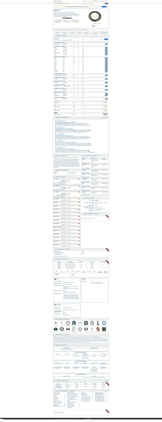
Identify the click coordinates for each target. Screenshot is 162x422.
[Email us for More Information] (100, 1)
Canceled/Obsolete (104, 174)
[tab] (93, 26)
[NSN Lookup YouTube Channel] (94, 418)
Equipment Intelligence (61, 3)
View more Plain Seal (64, 16)
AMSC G (57, 189)
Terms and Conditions (69, 418)
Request (106, 39)
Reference (67, 3)
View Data (107, 249)
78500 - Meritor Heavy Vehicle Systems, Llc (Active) (94, 166)
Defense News (60, 418)
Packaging (78, 33)
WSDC (91, 213)
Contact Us (55, 418)
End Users (57, 33)
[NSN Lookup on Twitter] (93, 418)
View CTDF (107, 411)
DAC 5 (88, 168)
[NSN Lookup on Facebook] (92, 418)
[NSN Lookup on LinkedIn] (91, 418)
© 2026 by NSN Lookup (99, 418)
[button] (104, 6)
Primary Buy (104, 159)
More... (107, 117)
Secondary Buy (104, 170)
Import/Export (86, 33)
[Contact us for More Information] (99, 1)
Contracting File (95, 33)
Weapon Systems (104, 33)
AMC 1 (55, 189)
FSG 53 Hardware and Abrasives (58, 29)
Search (106, 3)
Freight (72, 33)
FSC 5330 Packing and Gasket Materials (69, 29)
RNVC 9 (86, 181)
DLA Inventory (65, 33)
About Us (64, 418)
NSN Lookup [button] (55, 3)
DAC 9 (88, 181)
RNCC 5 (83, 168)
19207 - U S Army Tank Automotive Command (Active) (94, 160)
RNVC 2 (86, 168)
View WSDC (107, 216)
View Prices (107, 262)
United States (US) (78, 29)
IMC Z (60, 189)
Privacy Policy (75, 418)
